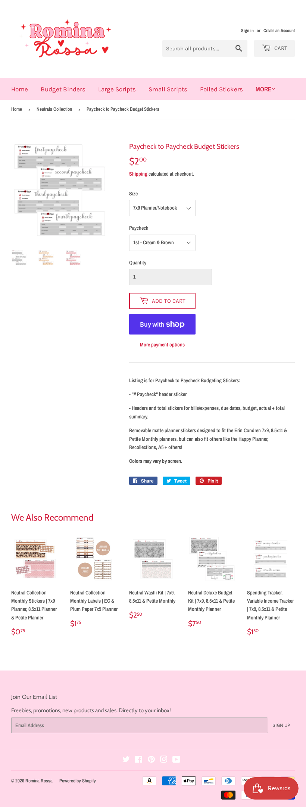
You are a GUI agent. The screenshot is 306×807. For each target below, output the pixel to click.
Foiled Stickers (221, 89)
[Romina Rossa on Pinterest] (151, 760)
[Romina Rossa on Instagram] (164, 760)
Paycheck (138, 227)
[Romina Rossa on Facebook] (139, 760)
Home (19, 89)
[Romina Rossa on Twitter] (126, 760)
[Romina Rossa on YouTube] (176, 760)
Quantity (137, 262)
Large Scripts (117, 89)
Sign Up (281, 725)
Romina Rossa (39, 781)
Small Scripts (168, 89)
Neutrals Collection (54, 109)
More (263, 89)
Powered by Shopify (77, 781)
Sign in (247, 31)
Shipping (138, 173)
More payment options (162, 344)
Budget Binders (63, 89)
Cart (280, 48)
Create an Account (279, 31)
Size (133, 193)
